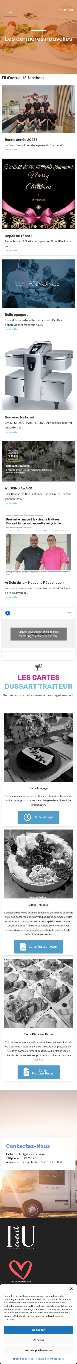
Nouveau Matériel (19, 417)
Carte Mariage (38, 788)
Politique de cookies (22, 1359)
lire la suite (11, 149)
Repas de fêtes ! (18, 236)
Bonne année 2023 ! (21, 140)
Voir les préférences (38, 1350)
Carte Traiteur (38, 904)
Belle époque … (17, 315)
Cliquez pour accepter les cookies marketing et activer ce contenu (39, 634)
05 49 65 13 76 (28, 1158)
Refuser (38, 1340)
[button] (71, 1289)
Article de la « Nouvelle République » (34, 583)
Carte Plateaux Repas (39, 1034)
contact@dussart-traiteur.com (33, 1154)
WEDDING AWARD (18, 488)
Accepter (38, 1330)
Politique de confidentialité (49, 1359)
